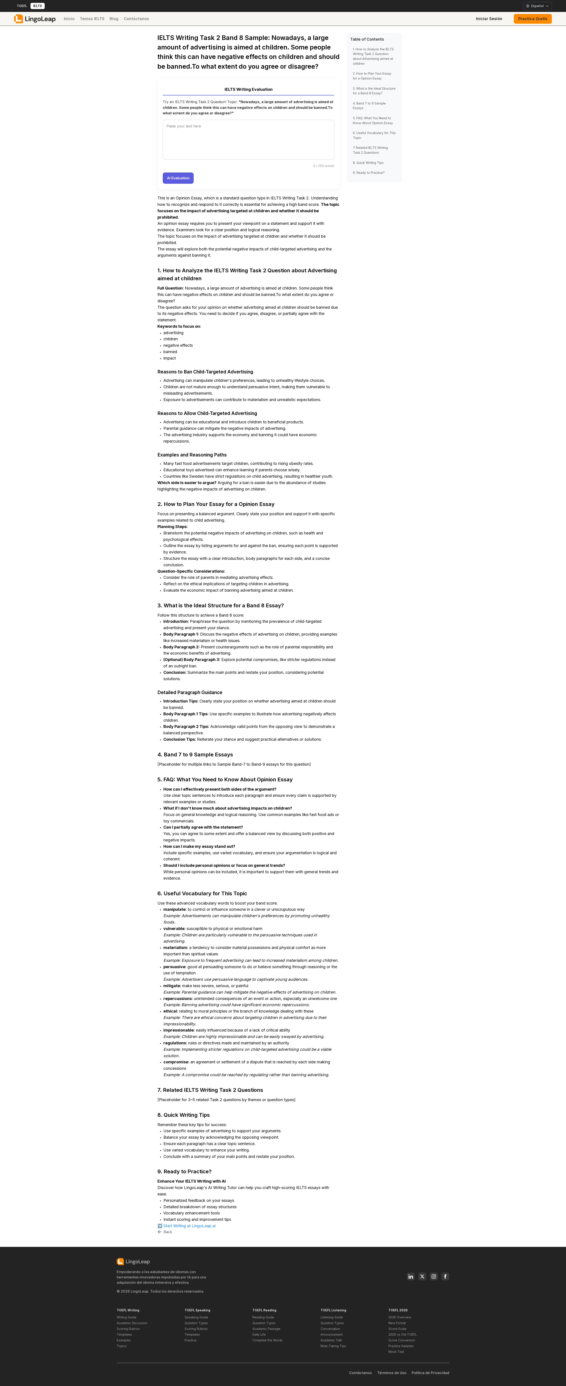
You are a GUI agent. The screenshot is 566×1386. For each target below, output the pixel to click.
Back (168, 1232)
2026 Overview (399, 1317)
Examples (124, 1340)
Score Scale (397, 1329)
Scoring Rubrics (128, 1329)
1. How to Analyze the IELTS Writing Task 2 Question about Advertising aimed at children (373, 56)
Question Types (196, 1323)
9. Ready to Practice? (369, 172)
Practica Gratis (532, 18)
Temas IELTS (92, 18)
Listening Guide (332, 1317)
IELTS (37, 6)
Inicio (69, 18)
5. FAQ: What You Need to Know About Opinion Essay (373, 120)
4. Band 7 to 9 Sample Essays (369, 105)
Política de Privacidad (430, 1373)
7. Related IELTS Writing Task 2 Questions (370, 150)
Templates (124, 1334)
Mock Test (396, 1352)
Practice (191, 1340)
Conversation (330, 1329)
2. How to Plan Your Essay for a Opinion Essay (372, 76)
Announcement (331, 1334)
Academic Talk (331, 1340)
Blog (114, 18)
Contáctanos (136, 18)
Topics (122, 1346)
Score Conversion (401, 1340)
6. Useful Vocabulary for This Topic (374, 135)
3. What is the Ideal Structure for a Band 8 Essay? (374, 90)
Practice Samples (401, 1346)
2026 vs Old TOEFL (402, 1334)
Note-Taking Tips (333, 1346)
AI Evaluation (178, 178)
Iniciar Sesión (489, 18)
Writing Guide (126, 1317)
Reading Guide (263, 1317)
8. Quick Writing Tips (368, 162)
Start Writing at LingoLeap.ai (189, 1225)
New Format (397, 1323)
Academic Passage (266, 1329)
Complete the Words (267, 1340)
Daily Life (259, 1334)
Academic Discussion (132, 1323)
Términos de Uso (391, 1373)
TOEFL (22, 6)
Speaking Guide (196, 1317)
